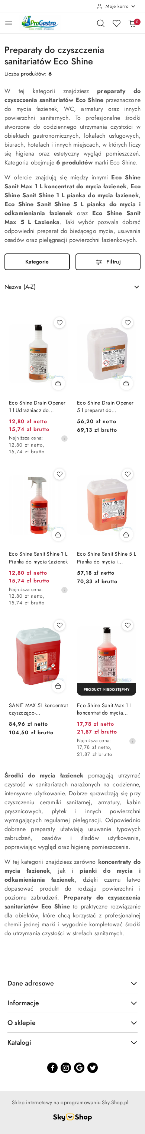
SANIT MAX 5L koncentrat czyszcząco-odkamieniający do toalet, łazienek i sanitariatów (38, 709)
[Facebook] (52, 1068)
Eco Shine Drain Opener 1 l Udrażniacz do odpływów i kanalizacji (37, 406)
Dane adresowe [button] (30, 983)
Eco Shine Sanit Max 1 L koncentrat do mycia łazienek (104, 709)
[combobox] (72, 287)
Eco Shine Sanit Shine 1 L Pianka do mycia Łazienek (38, 557)
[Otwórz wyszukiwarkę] (101, 23)
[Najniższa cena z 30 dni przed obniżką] (64, 438)
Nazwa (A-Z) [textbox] (20, 286)
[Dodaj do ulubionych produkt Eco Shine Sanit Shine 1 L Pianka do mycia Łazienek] (59, 474)
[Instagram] (66, 1068)
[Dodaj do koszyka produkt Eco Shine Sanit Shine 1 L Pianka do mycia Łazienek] (58, 534)
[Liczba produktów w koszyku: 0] (132, 23)
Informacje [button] (23, 1003)
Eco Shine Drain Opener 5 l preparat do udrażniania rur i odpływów (105, 406)
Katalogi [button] (19, 1042)
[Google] (79, 1068)
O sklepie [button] (21, 1023)
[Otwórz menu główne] (8, 23)
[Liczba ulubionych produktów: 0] (116, 23)
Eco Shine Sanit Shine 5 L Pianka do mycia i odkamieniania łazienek (106, 557)
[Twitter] (92, 1068)
